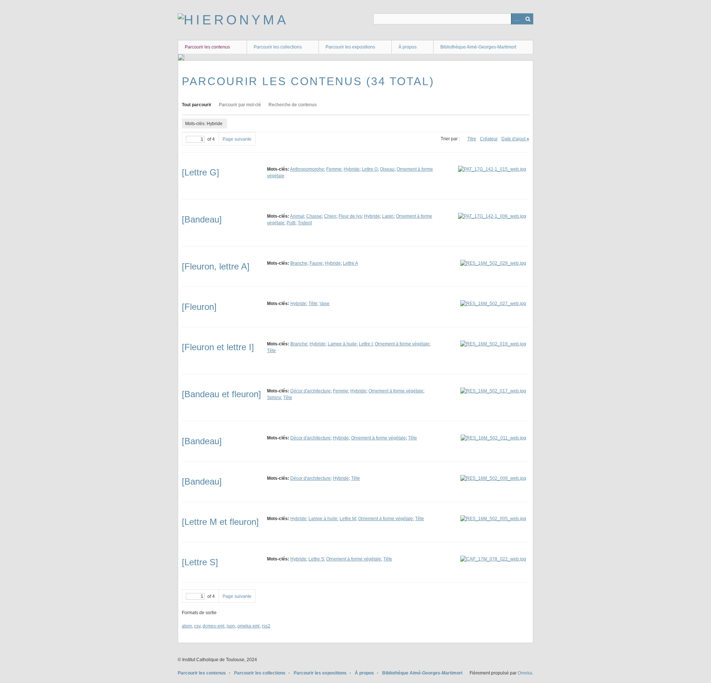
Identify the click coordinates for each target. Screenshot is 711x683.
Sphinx (274, 397)
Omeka (525, 673)
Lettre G (370, 169)
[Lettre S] (200, 562)
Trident (305, 222)
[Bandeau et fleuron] (221, 394)
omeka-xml (248, 626)
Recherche (527, 18)
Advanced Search (516, 18)
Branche (298, 263)
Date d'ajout (513, 138)
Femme (333, 169)
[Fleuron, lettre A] (216, 266)
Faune (316, 263)
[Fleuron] (199, 307)
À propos (407, 47)
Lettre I (366, 343)
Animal (297, 216)
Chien (330, 216)
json (231, 626)
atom (187, 626)
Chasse (314, 216)
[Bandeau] (202, 219)
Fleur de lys (350, 216)
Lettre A (350, 263)
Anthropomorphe (307, 169)
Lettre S (316, 559)
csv (197, 626)
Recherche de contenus (292, 104)
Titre (471, 138)
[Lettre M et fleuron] (220, 522)
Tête (312, 303)
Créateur (489, 138)
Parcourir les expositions (350, 47)
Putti (291, 222)
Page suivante (237, 139)
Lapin (388, 216)
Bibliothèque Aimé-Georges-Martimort (478, 47)
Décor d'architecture (310, 391)
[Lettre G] (200, 172)
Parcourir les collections (278, 47)
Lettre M (348, 518)
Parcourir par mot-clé (240, 104)
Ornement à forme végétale (402, 343)
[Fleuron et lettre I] (218, 347)
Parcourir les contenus (207, 47)
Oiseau (387, 169)
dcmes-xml (213, 626)
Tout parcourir (196, 104)
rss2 (266, 626)
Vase (325, 303)
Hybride (352, 169)
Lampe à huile (342, 343)
